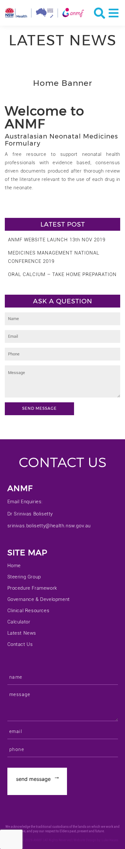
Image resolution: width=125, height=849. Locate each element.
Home (14, 565)
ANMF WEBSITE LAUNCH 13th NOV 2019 (56, 240)
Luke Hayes (110, 840)
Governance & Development (38, 599)
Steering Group (24, 577)
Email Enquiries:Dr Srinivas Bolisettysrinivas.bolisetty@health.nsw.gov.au (49, 514)
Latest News (22, 633)
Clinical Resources (28, 610)
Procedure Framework (32, 588)
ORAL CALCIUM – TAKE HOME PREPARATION (62, 274)
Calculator (18, 622)
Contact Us (20, 644)
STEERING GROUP (35, 207)
